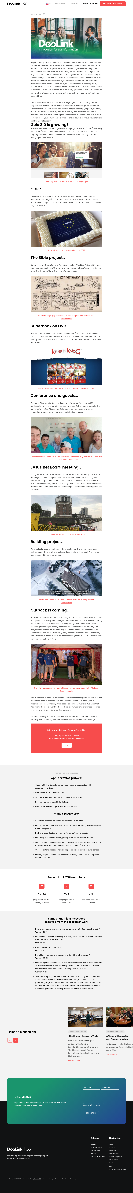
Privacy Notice (95, 1105)
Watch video (66, 319)
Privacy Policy (48, 1179)
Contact (94, 4)
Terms (57, 1179)
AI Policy (65, 1179)
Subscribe (91, 1113)
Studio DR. (37, 1179)
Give (66, 745)
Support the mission (112, 4)
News (85, 4)
